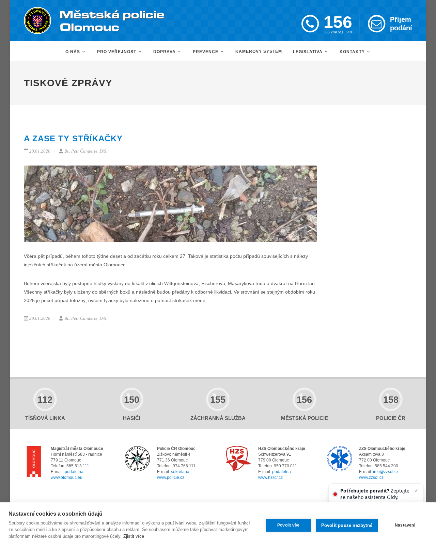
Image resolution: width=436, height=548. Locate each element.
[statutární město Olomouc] (34, 463)
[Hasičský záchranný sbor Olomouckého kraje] (238, 458)
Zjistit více (133, 536)
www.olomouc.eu (66, 477)
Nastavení (405, 525)
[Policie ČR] (137, 458)
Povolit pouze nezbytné (346, 525)
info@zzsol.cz (386, 471)
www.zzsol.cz (371, 477)
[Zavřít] (416, 490)
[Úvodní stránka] (94, 20)
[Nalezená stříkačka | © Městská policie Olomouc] (170, 204)
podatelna (74, 471)
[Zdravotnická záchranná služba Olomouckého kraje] (339, 458)
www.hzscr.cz (270, 477)
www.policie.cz (170, 477)
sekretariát (180, 471)
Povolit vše (288, 525)
